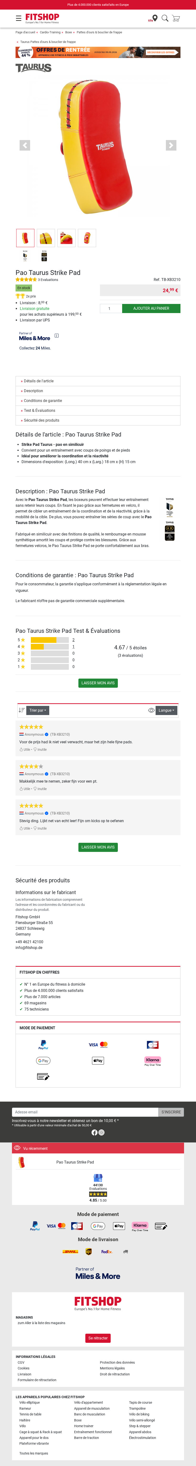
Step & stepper (140, 1426)
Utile (26, 750)
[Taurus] (33, 68)
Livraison (24, 1374)
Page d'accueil (25, 32)
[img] (57, 335)
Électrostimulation (142, 1438)
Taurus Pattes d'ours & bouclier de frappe (48, 42)
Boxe (68, 32)
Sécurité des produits (41, 420)
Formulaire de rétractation (37, 1380)
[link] (43, 1045)
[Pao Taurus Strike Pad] (34, 1162)
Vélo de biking (139, 1414)
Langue (165, 710)
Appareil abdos (140, 1432)
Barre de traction (86, 1438)
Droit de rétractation (115, 1374)
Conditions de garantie (43, 400)
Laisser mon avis (98, 683)
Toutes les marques (33, 1453)
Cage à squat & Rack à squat (40, 1432)
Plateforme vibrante (34, 1444)
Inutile (42, 750)
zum (41, 1323)
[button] (25, 238)
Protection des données (117, 1363)
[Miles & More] (98, 1273)
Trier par (36, 710)
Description (33, 391)
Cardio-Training (50, 32)
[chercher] (165, 18)
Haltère (24, 1420)
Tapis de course (140, 1403)
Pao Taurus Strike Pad (75, 1162)
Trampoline (137, 1409)
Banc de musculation (89, 1414)
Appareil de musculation (92, 1409)
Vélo (22, 1426)
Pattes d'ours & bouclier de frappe (99, 32)
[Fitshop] (42, 18)
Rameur (25, 1409)
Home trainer (83, 1426)
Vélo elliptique (29, 1403)
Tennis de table (30, 1414)
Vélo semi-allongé (142, 1420)
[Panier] (177, 18)
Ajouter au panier (151, 308)
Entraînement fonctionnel (93, 1432)
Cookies (23, 1368)
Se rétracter (98, 1338)
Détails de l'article (39, 381)
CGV (21, 1363)
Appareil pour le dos (34, 1438)
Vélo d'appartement (88, 1403)
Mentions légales (112, 1368)
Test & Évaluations (39, 410)
